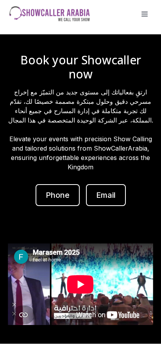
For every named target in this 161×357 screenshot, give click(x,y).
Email (106, 195)
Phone (58, 195)
